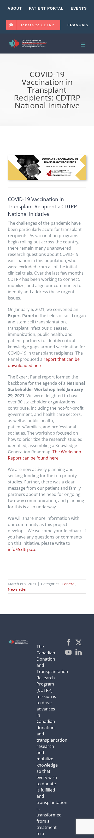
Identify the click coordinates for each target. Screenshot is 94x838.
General (68, 583)
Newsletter (17, 589)
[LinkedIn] (78, 652)
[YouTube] (68, 652)
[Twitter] (78, 642)
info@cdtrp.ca (21, 549)
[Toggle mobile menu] (83, 44)
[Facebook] (68, 642)
